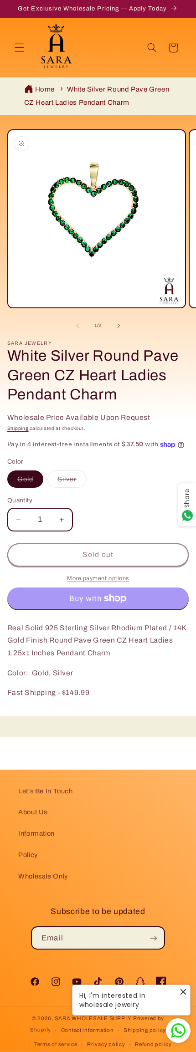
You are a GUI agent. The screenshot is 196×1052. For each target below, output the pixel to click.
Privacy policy (106, 1044)
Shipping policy (145, 1030)
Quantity (19, 500)
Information (36, 833)
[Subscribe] (153, 938)
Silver (72, 481)
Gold (30, 481)
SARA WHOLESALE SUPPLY (93, 1018)
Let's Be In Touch (45, 791)
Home (45, 89)
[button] (19, 47)
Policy (28, 854)
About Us (32, 812)
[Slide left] (77, 326)
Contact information (87, 1030)
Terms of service (55, 1044)
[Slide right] (118, 326)
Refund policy (153, 1044)
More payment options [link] (98, 578)
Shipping (18, 428)
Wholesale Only (43, 876)
